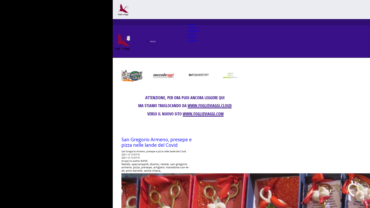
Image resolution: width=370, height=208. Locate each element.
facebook (193, 27)
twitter (191, 24)
